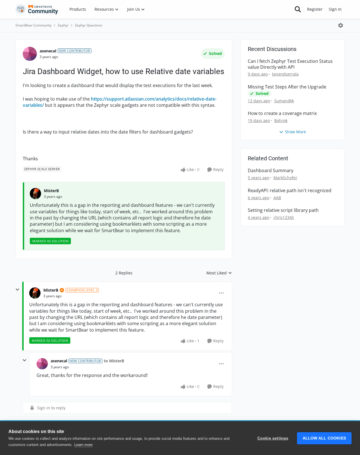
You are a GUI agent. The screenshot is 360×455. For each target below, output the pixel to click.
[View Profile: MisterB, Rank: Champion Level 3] (34, 293)
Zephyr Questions (88, 25)
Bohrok (280, 120)
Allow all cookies (324, 438)
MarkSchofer (285, 177)
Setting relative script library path (283, 210)
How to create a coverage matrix (282, 113)
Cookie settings (273, 438)
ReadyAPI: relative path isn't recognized (289, 191)
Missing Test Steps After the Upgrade (287, 87)
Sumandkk (284, 100)
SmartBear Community (33, 25)
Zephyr (63, 25)
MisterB (51, 190)
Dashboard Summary (270, 171)
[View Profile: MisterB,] (35, 193)
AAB (277, 197)
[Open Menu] (341, 25)
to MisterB (114, 360)
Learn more (83, 445)
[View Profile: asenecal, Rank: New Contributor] (30, 54)
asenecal (48, 51)
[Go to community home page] (36, 9)
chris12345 (283, 217)
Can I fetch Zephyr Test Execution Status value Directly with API (290, 64)
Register (315, 9)
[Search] (297, 9)
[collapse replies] (17, 289)
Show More (295, 131)
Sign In (335, 9)
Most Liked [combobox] (219, 273)
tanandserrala (285, 74)
